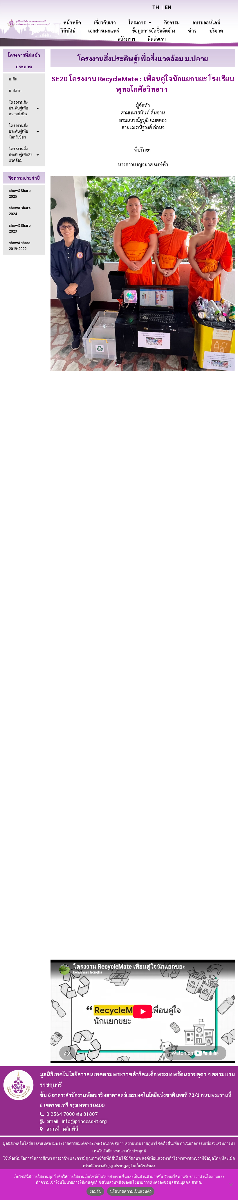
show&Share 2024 (20, 211)
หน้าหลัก (72, 22)
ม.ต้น (13, 79)
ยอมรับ (95, 1191)
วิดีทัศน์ (68, 31)
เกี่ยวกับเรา (105, 22)
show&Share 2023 (20, 228)
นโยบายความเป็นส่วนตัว (131, 1191)
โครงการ (137, 22)
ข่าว (192, 31)
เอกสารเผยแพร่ (103, 31)
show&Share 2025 (20, 193)
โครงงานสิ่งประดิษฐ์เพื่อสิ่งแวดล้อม (20, 155)
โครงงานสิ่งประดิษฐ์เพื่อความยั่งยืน (18, 108)
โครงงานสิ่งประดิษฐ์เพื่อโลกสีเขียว (18, 131)
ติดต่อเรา (157, 39)
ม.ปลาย (15, 91)
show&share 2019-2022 (19, 246)
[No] (231, 1185)
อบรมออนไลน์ (206, 22)
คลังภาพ (126, 39)
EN (168, 7)
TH (155, 7)
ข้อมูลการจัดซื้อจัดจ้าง (153, 31)
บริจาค (216, 31)
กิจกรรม (172, 22)
